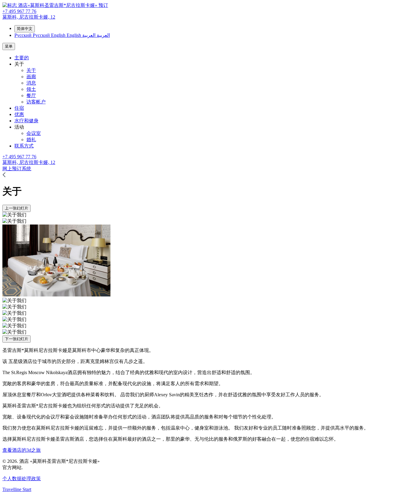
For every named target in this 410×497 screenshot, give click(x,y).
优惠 (19, 114)
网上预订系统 (16, 168)
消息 (31, 82)
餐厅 (31, 95)
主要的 (21, 57)
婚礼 (31, 139)
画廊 (31, 76)
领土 (31, 89)
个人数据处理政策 (21, 478)
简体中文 (24, 28)
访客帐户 (36, 101)
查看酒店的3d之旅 (21, 450)
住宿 (19, 108)
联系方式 (24, 145)
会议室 (33, 133)
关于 (31, 70)
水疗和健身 (26, 120)
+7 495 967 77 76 (19, 11)
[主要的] (4, 175)
